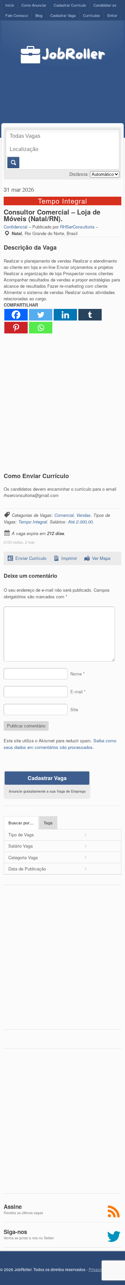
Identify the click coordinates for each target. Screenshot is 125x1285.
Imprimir (69, 558)
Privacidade (99, 1269)
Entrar (112, 15)
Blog (38, 15)
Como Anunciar (33, 5)
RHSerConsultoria (77, 226)
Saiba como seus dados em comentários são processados (60, 743)
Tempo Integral (32, 522)
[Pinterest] (16, 327)
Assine (13, 1207)
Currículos (91, 15)
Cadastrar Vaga (63, 15)
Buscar (13, 162)
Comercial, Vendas (72, 515)
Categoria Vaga (23, 857)
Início (9, 5)
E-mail (78, 691)
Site (74, 709)
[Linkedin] (65, 315)
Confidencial (15, 226)
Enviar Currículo (30, 558)
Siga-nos (15, 1232)
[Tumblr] (90, 315)
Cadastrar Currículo (70, 5)
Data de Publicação (27, 868)
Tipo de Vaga (21, 834)
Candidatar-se (104, 5)
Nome (77, 673)
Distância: (79, 174)
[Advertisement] (70, 86)
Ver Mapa (101, 558)
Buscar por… (21, 823)
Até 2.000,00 (80, 522)
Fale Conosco (16, 15)
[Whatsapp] (40, 327)
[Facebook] (16, 315)
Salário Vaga (20, 846)
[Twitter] (40, 315)
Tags (48, 823)
